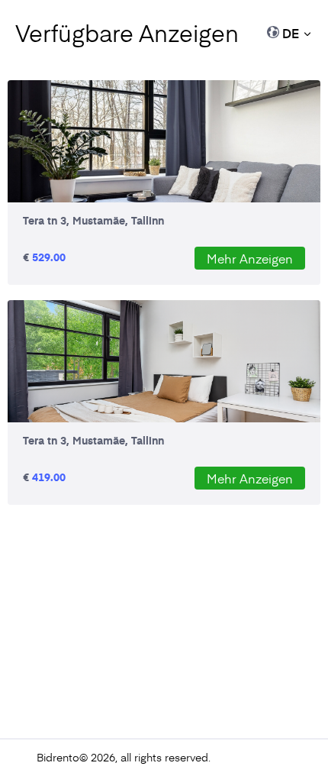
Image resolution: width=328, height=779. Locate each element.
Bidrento (58, 757)
